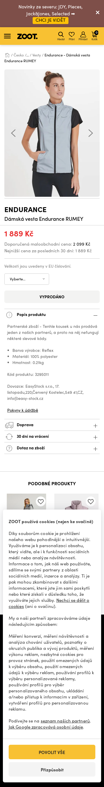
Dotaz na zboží (30, 447)
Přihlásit (83, 39)
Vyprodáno (52, 296)
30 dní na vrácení (32, 436)
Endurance (25, 209)
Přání (72, 39)
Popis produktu (31, 314)
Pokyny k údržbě (22, 410)
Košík (94, 35)
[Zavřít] (97, 14)
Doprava (25, 424)
